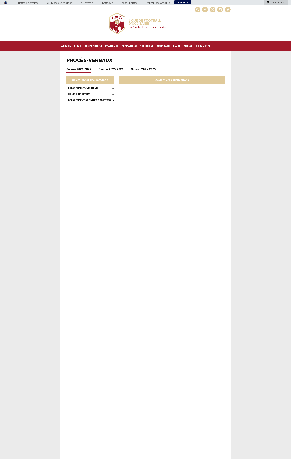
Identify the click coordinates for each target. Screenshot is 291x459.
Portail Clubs (130, 3)
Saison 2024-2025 (143, 69)
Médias (188, 46)
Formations (129, 46)
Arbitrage (163, 46)
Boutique (107, 3)
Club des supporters (59, 3)
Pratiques (111, 46)
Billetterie (87, 3)
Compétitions (93, 46)
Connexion (277, 2)
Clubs (177, 46)
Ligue (77, 46)
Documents (203, 46)
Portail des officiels (158, 3)
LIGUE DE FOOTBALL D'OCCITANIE (145, 22)
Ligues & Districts (28, 3)
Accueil (66, 46)
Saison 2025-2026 (111, 69)
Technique (146, 46)
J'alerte (183, 2)
